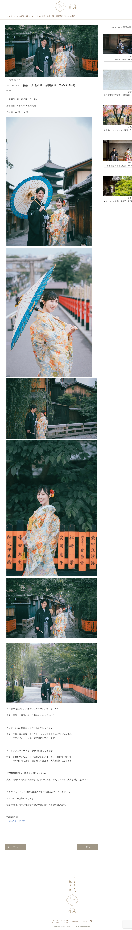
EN (57, 922)
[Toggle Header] (5, 6)
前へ (15, 847)
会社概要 (75, 921)
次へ (88, 847)
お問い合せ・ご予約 (15, 821)
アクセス (84, 921)
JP (53, 922)
